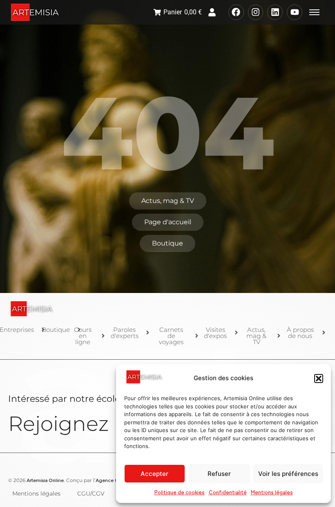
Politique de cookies (179, 492)
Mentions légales (272, 492)
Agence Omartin (114, 480)
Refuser (219, 474)
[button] (319, 378)
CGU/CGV (91, 493)
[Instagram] (256, 12)
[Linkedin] (275, 12)
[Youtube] (294, 12)
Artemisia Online (45, 480)
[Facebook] (236, 12)
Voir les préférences (288, 474)
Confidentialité (228, 492)
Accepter (154, 474)
